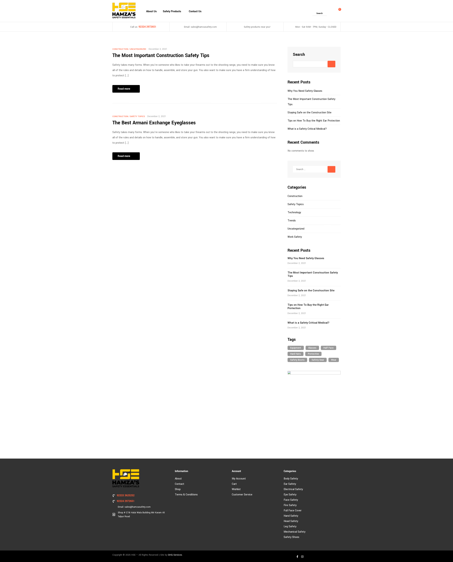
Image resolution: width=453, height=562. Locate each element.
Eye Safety (290, 494)
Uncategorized (138, 49)
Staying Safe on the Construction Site (309, 112)
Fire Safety (290, 505)
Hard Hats (295, 353)
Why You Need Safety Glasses (305, 91)
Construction (120, 49)
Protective (313, 353)
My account (239, 479)
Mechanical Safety (294, 532)
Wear (333, 360)
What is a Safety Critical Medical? (307, 129)
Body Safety (291, 479)
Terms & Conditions (186, 494)
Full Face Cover (293, 510)
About (178, 479)
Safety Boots (297, 360)
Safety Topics (137, 116)
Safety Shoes (291, 537)
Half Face (328, 347)
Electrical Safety (293, 489)
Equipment (295, 347)
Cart (234, 484)
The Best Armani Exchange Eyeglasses (154, 122)
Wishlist (236, 489)
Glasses (312, 347)
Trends (292, 220)
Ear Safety (290, 484)
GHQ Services (175, 555)
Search (299, 54)
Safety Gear (318, 360)
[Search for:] (314, 169)
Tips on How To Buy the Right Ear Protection (314, 121)
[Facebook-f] (297, 556)
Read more (124, 89)
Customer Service (242, 494)
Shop (178, 489)
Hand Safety (291, 516)
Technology (294, 212)
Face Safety (291, 500)
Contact (179, 484)
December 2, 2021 (158, 49)
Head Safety (291, 521)
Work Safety (295, 237)
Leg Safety (290, 526)
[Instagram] (302, 556)
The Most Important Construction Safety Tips (160, 55)
